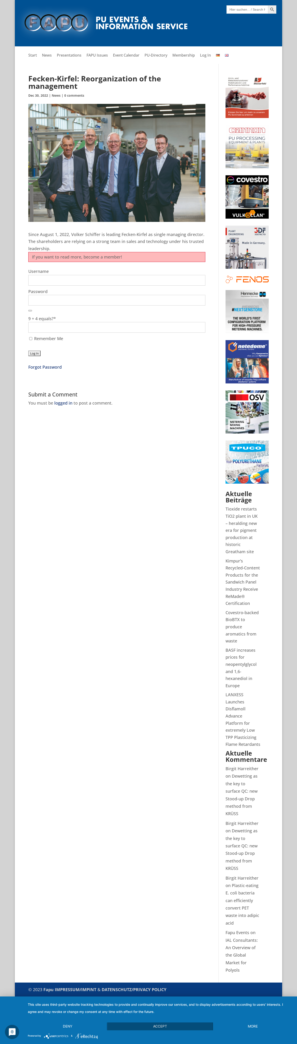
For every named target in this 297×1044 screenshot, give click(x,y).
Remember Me (48, 338)
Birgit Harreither (242, 768)
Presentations (69, 56)
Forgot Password (45, 367)
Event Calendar (126, 56)
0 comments (74, 95)
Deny (67, 1026)
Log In (205, 56)
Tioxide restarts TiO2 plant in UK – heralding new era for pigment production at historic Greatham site (242, 530)
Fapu (49, 989)
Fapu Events (237, 932)
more (253, 1026)
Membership (183, 56)
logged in (63, 403)
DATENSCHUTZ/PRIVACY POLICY (134, 989)
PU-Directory (156, 56)
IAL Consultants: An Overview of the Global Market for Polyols (242, 955)
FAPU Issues (97, 56)
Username (38, 271)
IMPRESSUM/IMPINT (76, 989)
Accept (160, 1026)
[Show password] (30, 310)
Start (32, 56)
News (47, 56)
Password (38, 291)
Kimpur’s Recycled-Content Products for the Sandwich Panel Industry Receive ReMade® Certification (243, 582)
